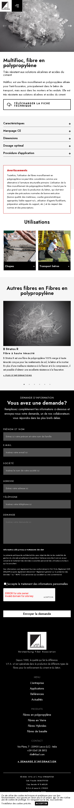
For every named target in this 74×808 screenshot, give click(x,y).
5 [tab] (44, 384)
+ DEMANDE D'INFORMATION (37, 761)
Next (69, 26)
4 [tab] (39, 384)
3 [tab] (34, 384)
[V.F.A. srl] (6, 6)
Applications (37, 688)
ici (54, 797)
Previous (4, 26)
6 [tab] (50, 384)
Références (37, 694)
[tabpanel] (37, 338)
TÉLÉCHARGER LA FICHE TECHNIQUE (32, 105)
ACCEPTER (41, 803)
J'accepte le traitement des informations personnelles (37, 584)
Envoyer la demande (37, 614)
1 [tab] (24, 384)
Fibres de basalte (37, 731)
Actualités (37, 700)
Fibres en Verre (37, 720)
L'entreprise (37, 683)
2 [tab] (29, 384)
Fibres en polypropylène (37, 715)
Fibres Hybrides (37, 726)
